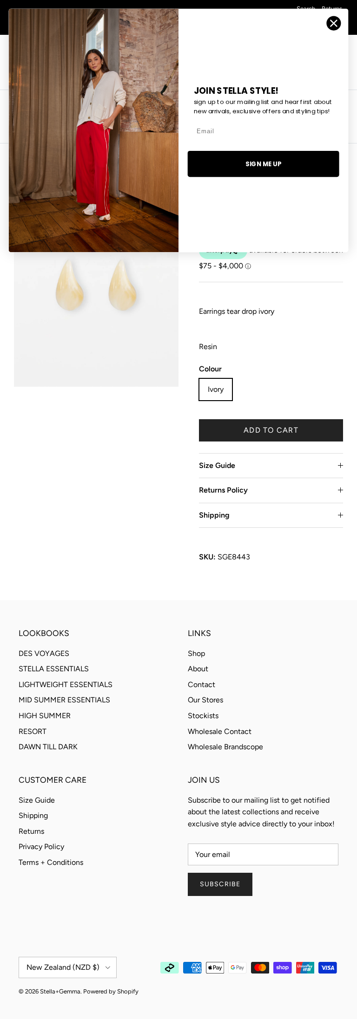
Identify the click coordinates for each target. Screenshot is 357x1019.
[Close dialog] (334, 23)
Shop (196, 653)
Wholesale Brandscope (225, 746)
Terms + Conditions (51, 862)
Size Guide (217, 465)
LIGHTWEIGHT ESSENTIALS (65, 684)
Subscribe (220, 884)
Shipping (214, 515)
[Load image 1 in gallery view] (96, 280)
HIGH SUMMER (45, 715)
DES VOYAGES (44, 653)
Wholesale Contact (219, 731)
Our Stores (205, 699)
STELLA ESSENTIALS (54, 668)
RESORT (32, 731)
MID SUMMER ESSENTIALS (64, 699)
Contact (201, 684)
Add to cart (271, 430)
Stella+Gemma (60, 991)
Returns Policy (223, 490)
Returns (31, 831)
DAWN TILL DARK (48, 746)
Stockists (203, 715)
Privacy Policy (41, 846)
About (198, 668)
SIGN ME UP (263, 163)
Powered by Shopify (111, 991)
